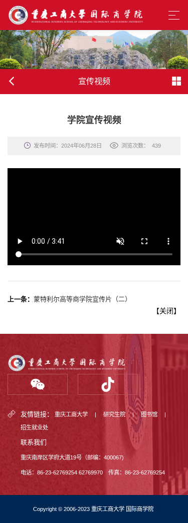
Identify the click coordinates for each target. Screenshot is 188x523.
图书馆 (149, 414)
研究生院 (114, 414)
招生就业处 (34, 427)
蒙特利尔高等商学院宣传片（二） (82, 299)
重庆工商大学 (71, 414)
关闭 (166, 311)
